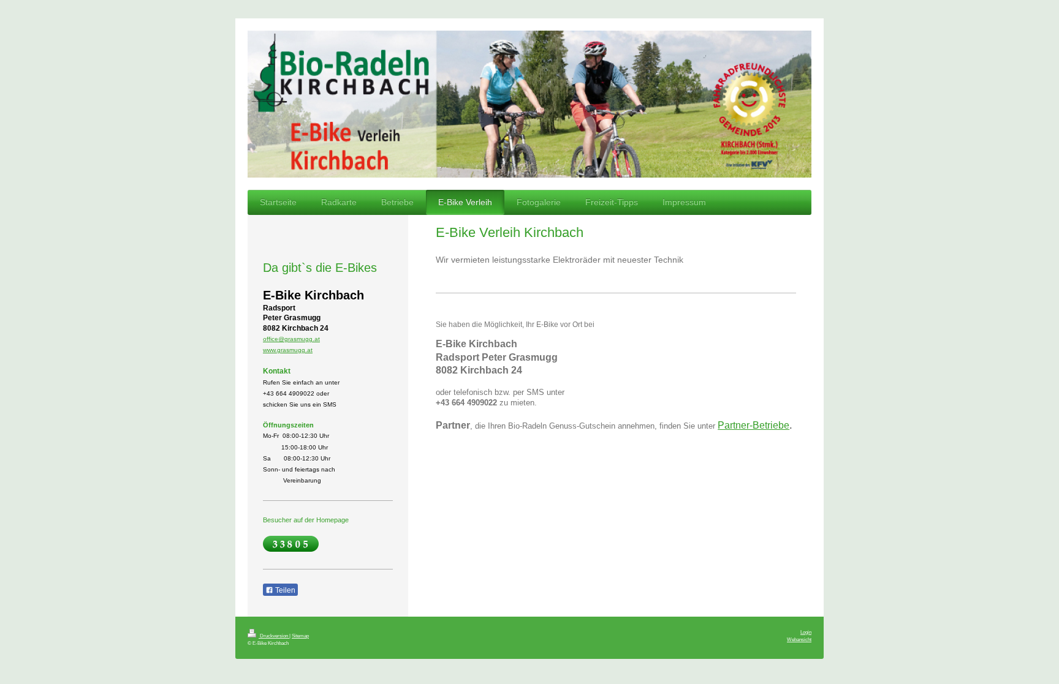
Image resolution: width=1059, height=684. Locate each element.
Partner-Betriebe (753, 425)
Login (805, 632)
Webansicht (799, 639)
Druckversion (274, 636)
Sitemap (300, 636)
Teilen (284, 590)
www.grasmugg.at (288, 350)
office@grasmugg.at (291, 339)
